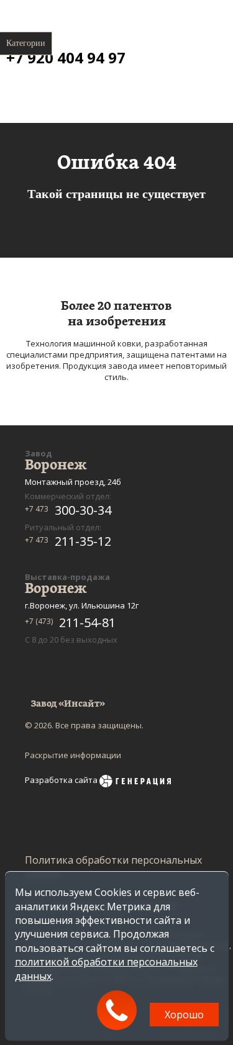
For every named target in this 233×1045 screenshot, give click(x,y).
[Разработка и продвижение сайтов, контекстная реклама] (135, 782)
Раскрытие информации (73, 755)
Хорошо (184, 1014)
